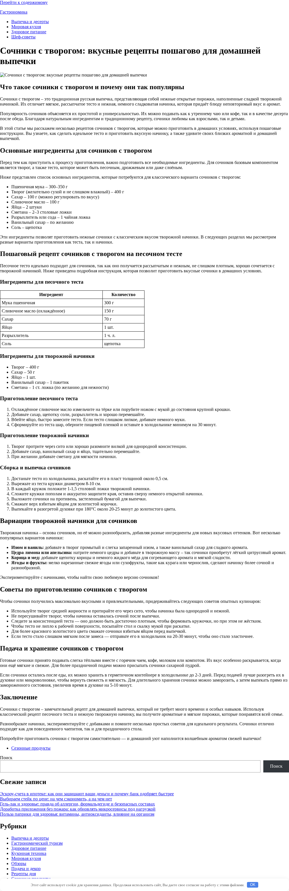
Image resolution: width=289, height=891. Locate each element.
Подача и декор (26, 868)
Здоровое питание (28, 31)
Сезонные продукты (31, 748)
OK (252, 885)
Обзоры (18, 863)
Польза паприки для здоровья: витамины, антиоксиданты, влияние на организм (77, 814)
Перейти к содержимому (24, 2)
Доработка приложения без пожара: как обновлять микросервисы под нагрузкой (78, 809)
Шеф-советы (23, 36)
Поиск (6, 757)
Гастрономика (13, 12)
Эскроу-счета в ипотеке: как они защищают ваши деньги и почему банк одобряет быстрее (87, 793)
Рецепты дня (23, 873)
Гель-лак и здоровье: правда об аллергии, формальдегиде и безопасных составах (77, 804)
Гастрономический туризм (37, 843)
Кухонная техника (28, 853)
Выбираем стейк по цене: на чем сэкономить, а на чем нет (56, 798)
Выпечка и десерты (30, 21)
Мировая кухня (26, 26)
